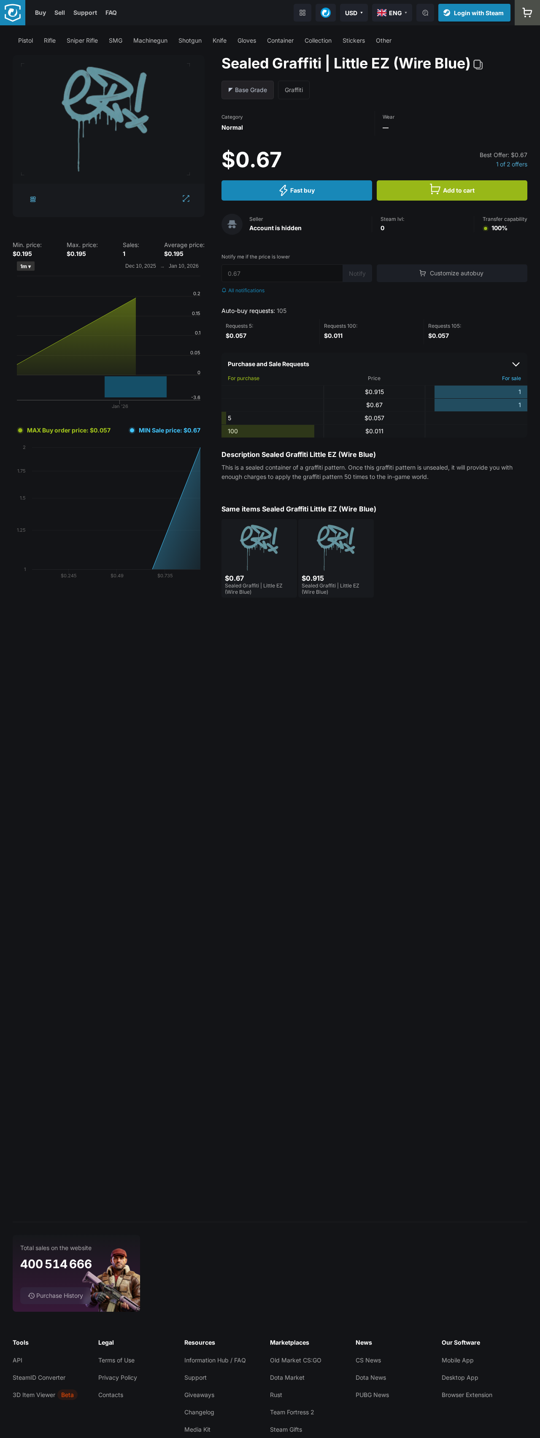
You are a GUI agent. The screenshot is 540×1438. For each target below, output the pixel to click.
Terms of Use (116, 1360)
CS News (368, 1360)
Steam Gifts (286, 1429)
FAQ (111, 12)
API (17, 1360)
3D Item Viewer (34, 1394)
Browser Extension (467, 1394)
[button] (25, 40)
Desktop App (460, 1377)
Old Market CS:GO (295, 1360)
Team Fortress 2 (292, 1412)
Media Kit (197, 1429)
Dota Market (287, 1377)
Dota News (371, 1377)
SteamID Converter (39, 1377)
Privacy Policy (117, 1377)
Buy (40, 12)
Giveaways (199, 1394)
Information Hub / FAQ (215, 1360)
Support (85, 12)
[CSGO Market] (12, 12)
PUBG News (372, 1394)
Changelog (199, 1412)
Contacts (110, 1394)
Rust (276, 1394)
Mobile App (458, 1360)
